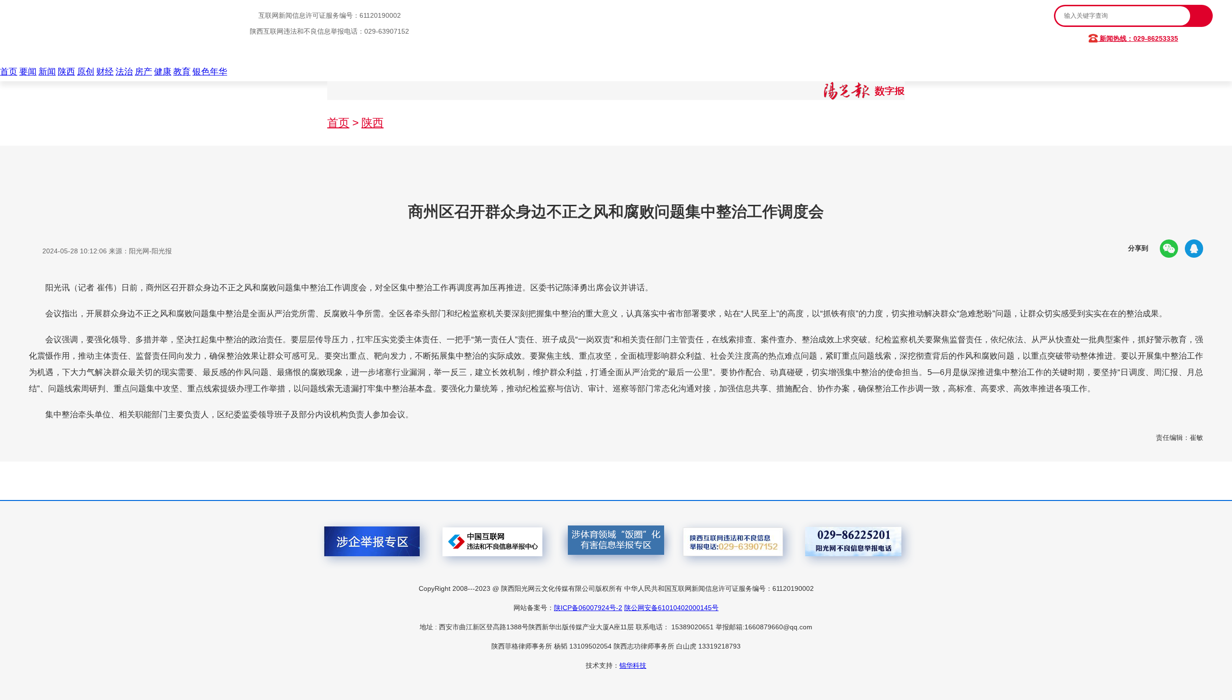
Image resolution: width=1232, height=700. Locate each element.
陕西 (66, 71)
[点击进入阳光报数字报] (864, 97)
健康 (162, 71)
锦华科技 (632, 665)
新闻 (47, 71)
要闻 (28, 71)
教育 (182, 71)
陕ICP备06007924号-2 (588, 608)
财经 (105, 71)
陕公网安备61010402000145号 (671, 608)
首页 (8, 71)
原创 (85, 71)
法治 (124, 71)
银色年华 (209, 71)
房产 (143, 71)
